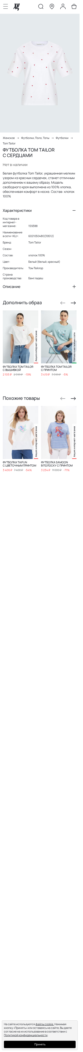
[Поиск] (41, 7)
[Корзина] (74, 7)
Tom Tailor (9, 143)
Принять (39, 1044)
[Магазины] (52, 7)
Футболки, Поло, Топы (35, 138)
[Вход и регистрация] (63, 7)
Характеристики (17, 210)
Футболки (62, 138)
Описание (11, 286)
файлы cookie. (45, 1024)
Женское (9, 138)
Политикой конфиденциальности (25, 1035)
